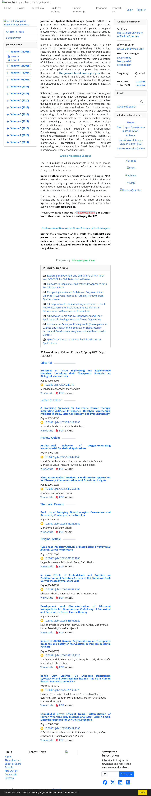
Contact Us (116, 9)
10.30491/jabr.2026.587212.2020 (62, 655)
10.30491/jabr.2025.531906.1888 (62, 558)
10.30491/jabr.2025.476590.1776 (62, 690)
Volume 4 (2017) (19, 121)
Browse (20, 8)
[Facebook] (105, 783)
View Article (46, 393)
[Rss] (128, 783)
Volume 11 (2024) (20, 72)
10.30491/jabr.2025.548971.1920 (62, 620)
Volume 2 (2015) (19, 135)
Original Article (50, 539)
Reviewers (101, 8)
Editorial (46, 363)
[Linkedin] (120, 783)
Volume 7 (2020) (19, 100)
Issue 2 (15, 56)
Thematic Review (52, 504)
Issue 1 (15, 60)
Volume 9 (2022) (19, 86)
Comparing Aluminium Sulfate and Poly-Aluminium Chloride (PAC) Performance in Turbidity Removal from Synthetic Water (73, 296)
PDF (66, 393)
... (117, 153)
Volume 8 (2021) (19, 93)
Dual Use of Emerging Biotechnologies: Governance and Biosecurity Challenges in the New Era (75, 513)
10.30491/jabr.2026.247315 (59, 384)
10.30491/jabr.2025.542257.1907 (62, 488)
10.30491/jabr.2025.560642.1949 (62, 457)
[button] (79, 792)
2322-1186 (140, 81)
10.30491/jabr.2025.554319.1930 (62, 422)
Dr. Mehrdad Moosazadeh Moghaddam (124, 61)
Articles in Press (15, 31)
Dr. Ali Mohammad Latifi (130, 48)
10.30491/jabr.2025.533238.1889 (62, 523)
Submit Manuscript (79, 9)
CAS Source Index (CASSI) (131, 148)
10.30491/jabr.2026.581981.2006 (62, 589)
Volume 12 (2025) (20, 65)
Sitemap (9, 778)
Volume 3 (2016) (19, 128)
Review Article (50, 438)
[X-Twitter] (112, 783)
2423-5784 (140, 85)
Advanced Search (126, 106)
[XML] (54, 355)
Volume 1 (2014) (19, 142)
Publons (130, 135)
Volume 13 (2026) (20, 51)
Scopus (131, 122)
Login (130, 9)
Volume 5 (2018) (19, 114)
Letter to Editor (50, 400)
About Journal (12, 760)
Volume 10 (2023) (20, 79)
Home (7, 8)
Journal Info (37, 8)
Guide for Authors (56, 9)
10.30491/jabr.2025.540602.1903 (62, 728)
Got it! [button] (143, 792)
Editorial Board (13, 763)
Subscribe (126, 774)
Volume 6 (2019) (19, 107)
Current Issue (13, 37)
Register (141, 9)
